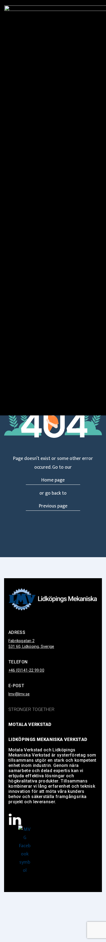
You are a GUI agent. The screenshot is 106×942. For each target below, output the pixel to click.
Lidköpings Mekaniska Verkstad (47, 739)
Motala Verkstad (30, 724)
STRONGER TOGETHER (31, 709)
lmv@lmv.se (19, 694)
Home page (53, 480)
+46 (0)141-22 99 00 (26, 670)
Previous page (53, 506)
